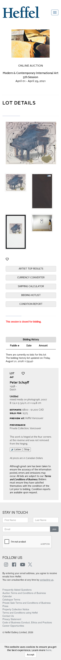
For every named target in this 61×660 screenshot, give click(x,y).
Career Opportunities (13, 625)
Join (54, 529)
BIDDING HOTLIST (31, 295)
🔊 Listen (16, 449)
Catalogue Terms (11, 599)
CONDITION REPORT (30, 304)
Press (5, 606)
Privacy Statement (11, 619)
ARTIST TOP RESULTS (31, 269)
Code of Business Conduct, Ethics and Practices (27, 622)
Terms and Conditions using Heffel (20, 612)
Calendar (7, 596)
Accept (30, 655)
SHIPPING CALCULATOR (31, 286)
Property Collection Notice (15, 609)
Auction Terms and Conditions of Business (24, 593)
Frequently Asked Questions (17, 589)
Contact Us (8, 615)
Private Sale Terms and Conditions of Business (26, 602)
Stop (26, 449)
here (48, 650)
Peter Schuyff (19, 382)
